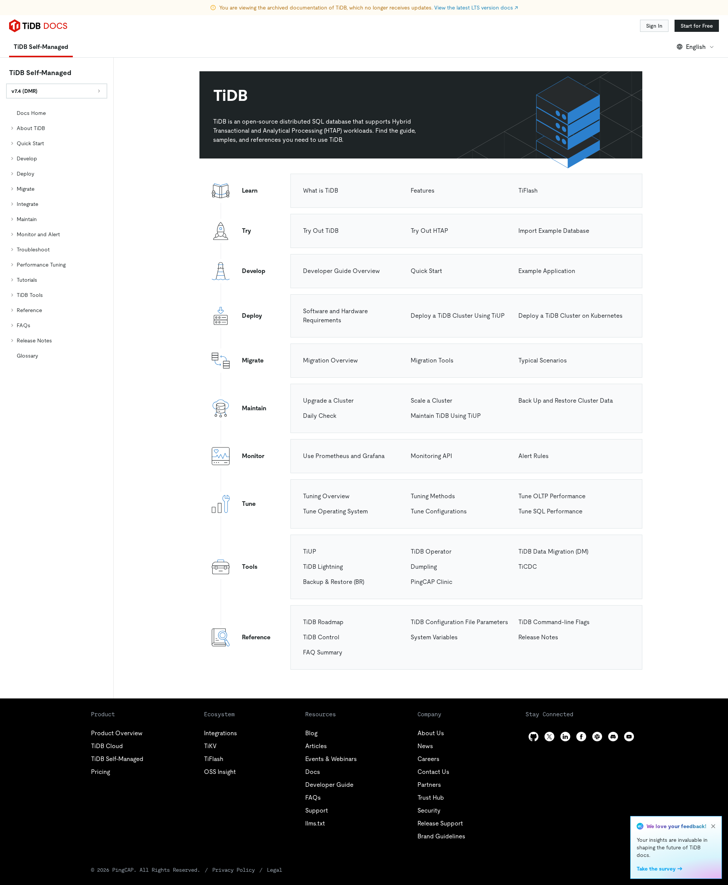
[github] (533, 736)
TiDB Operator (431, 551)
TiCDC (527, 566)
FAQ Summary (322, 652)
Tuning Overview (326, 496)
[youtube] (629, 736)
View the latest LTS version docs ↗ (476, 8)
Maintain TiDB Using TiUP (446, 415)
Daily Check (319, 415)
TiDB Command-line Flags (554, 622)
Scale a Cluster (431, 400)
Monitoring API (431, 456)
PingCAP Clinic (431, 581)
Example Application (546, 271)
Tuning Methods (433, 496)
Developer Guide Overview (341, 271)
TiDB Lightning (323, 566)
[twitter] (549, 736)
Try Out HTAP (429, 230)
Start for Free (697, 26)
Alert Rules (533, 456)
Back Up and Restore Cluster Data (565, 400)
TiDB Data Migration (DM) (553, 551)
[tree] (56, 234)
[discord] (613, 736)
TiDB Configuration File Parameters (459, 622)
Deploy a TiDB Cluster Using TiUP (458, 315)
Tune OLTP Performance (551, 496)
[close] (713, 826)
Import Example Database (553, 230)
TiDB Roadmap (323, 622)
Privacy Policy (233, 870)
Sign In (654, 26)
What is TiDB (320, 190)
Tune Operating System (335, 511)
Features (423, 190)
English (696, 46)
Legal (274, 870)
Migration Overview (330, 360)
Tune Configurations (439, 511)
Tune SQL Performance (550, 511)
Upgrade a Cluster (328, 400)
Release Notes (538, 637)
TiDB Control (321, 637)
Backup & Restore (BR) (333, 581)
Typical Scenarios (542, 360)
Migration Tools (432, 360)
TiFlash (528, 190)
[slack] (597, 736)
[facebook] (581, 736)
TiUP (309, 551)
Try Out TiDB (321, 230)
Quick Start (426, 271)
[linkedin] (565, 736)
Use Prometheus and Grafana (344, 456)
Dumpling (424, 566)
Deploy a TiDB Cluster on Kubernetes (570, 315)
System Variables (434, 637)
